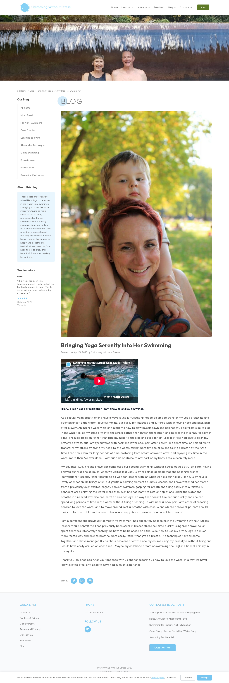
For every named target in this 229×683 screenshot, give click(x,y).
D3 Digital (117, 671)
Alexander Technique (33, 145)
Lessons (126, 7)
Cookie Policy (27, 623)
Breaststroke (28, 160)
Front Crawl (27, 167)
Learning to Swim (30, 137)
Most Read (27, 115)
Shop (203, 7)
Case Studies (28, 130)
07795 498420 (94, 612)
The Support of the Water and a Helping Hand (175, 612)
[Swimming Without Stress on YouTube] (88, 629)
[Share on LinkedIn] (82, 581)
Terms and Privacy (30, 629)
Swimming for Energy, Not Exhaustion (170, 625)
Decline (188, 677)
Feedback (159, 7)
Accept (204, 677)
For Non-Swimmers (31, 122)
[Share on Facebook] (74, 581)
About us (142, 7)
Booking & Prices (29, 618)
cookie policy (158, 677)
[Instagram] (90, 581)
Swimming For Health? (161, 637)
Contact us (186, 7)
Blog (170, 7)
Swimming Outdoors (32, 175)
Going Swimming (30, 152)
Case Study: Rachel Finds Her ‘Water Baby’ (173, 631)
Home (114, 7)
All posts (26, 107)
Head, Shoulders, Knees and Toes (168, 618)
